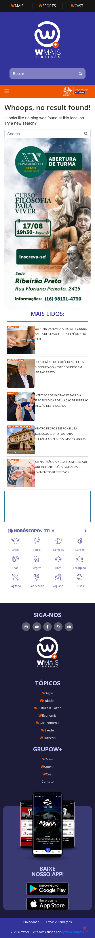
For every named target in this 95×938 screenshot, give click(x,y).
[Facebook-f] (47, 626)
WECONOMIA (15, 360)
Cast (77, 5)
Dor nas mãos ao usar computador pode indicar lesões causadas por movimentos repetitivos (60, 467)
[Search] (80, 73)
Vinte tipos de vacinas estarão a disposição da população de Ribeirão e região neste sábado (60, 400)
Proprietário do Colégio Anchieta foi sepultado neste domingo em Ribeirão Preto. (58, 367)
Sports (47, 5)
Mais (17, 5)
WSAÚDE (13, 327)
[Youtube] (36, 626)
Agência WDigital (72, 932)
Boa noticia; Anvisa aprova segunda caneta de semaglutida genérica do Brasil (60, 334)
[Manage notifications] (84, 928)
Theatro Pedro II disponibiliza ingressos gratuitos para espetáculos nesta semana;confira (59, 433)
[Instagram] (26, 626)
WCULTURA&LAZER (19, 426)
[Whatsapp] (58, 626)
